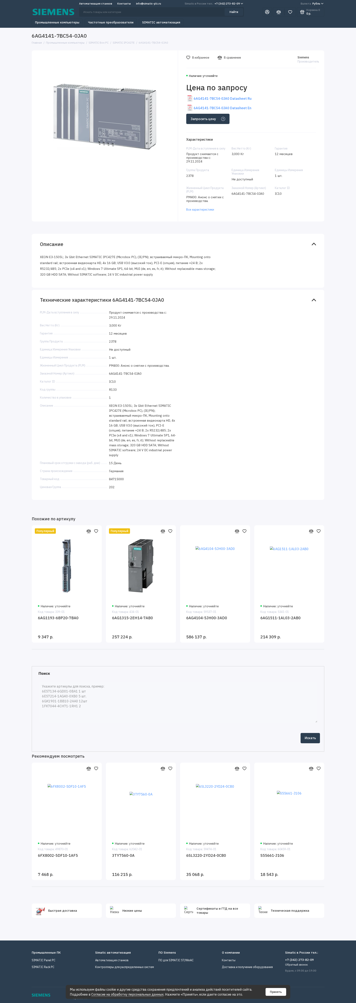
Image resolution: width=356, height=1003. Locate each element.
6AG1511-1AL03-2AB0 (280, 618)
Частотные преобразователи (111, 22)
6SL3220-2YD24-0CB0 (206, 855)
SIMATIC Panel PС (43, 960)
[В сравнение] (88, 531)
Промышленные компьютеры (57, 22)
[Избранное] (290, 12)
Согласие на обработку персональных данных (127, 994)
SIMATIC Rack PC (43, 967)
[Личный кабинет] (267, 12)
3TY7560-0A (123, 855)
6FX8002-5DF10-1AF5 (58, 855)
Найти (234, 12)
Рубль (310, 3)
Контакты (124, 3)
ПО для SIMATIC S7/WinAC (176, 960)
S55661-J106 (272, 855)
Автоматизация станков (95, 3)
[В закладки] (96, 531)
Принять (276, 992)
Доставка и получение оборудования (247, 967)
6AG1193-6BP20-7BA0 (58, 618)
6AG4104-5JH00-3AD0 (206, 618)
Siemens (303, 57)
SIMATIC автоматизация (161, 22)
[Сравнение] (278, 12)
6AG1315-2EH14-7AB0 (132, 618)
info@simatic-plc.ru (148, 3)
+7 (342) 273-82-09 (212, 3)
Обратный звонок (296, 964)
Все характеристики (200, 209)
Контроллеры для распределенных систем (124, 967)
